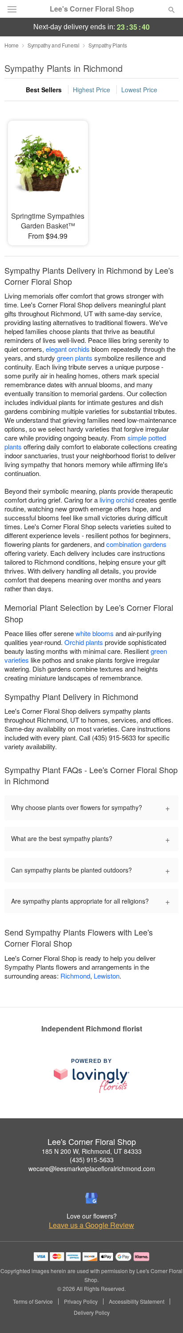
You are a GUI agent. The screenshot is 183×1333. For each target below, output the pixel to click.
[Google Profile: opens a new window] (91, 1198)
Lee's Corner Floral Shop (92, 8)
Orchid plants (83, 642)
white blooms (95, 633)
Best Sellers (44, 89)
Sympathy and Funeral (54, 45)
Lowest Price (139, 89)
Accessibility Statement (136, 1301)
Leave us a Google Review (91, 1225)
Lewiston (106, 975)
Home (11, 45)
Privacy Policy (81, 1301)
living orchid (116, 499)
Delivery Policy (92, 1312)
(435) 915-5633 (92, 1159)
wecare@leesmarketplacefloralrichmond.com (91, 1168)
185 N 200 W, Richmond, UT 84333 (92, 1151)
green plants (74, 357)
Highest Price (91, 89)
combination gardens (136, 544)
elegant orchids (68, 349)
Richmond (75, 975)
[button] (164, 1313)
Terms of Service (33, 1301)
